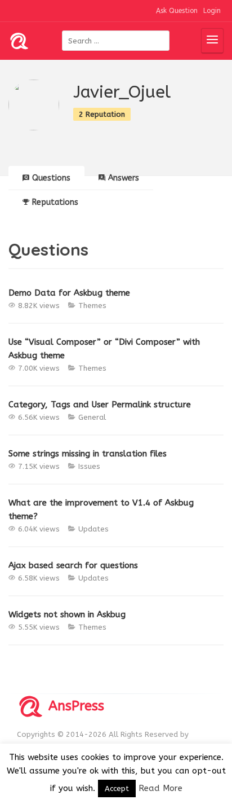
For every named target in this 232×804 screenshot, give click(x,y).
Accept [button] (117, 788)
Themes (92, 305)
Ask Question (177, 11)
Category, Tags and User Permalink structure (99, 404)
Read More (160, 788)
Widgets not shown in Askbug (67, 614)
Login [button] (212, 11)
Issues (89, 466)
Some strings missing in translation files (87, 454)
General (92, 417)
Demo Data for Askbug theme (69, 293)
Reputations (55, 202)
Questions (51, 178)
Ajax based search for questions (73, 565)
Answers (123, 178)
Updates (93, 529)
